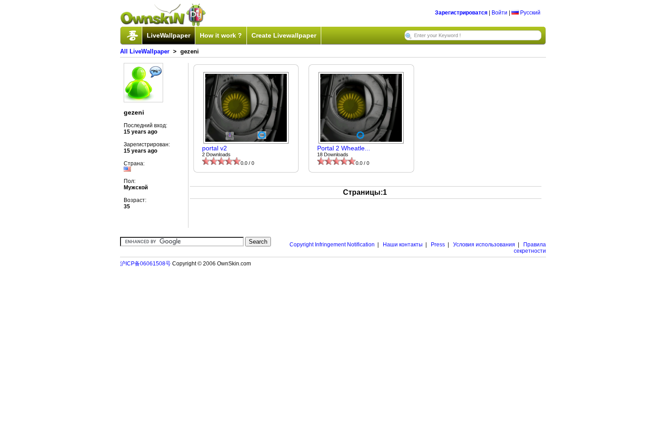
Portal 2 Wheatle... (343, 148)
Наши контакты (403, 244)
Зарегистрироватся (461, 13)
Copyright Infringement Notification (332, 244)
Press (438, 244)
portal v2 (214, 148)
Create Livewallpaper (283, 35)
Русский (530, 13)
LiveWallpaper (168, 35)
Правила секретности (530, 247)
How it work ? (221, 35)
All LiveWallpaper (144, 51)
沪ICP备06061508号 (145, 263)
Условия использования (484, 244)
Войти (499, 13)
